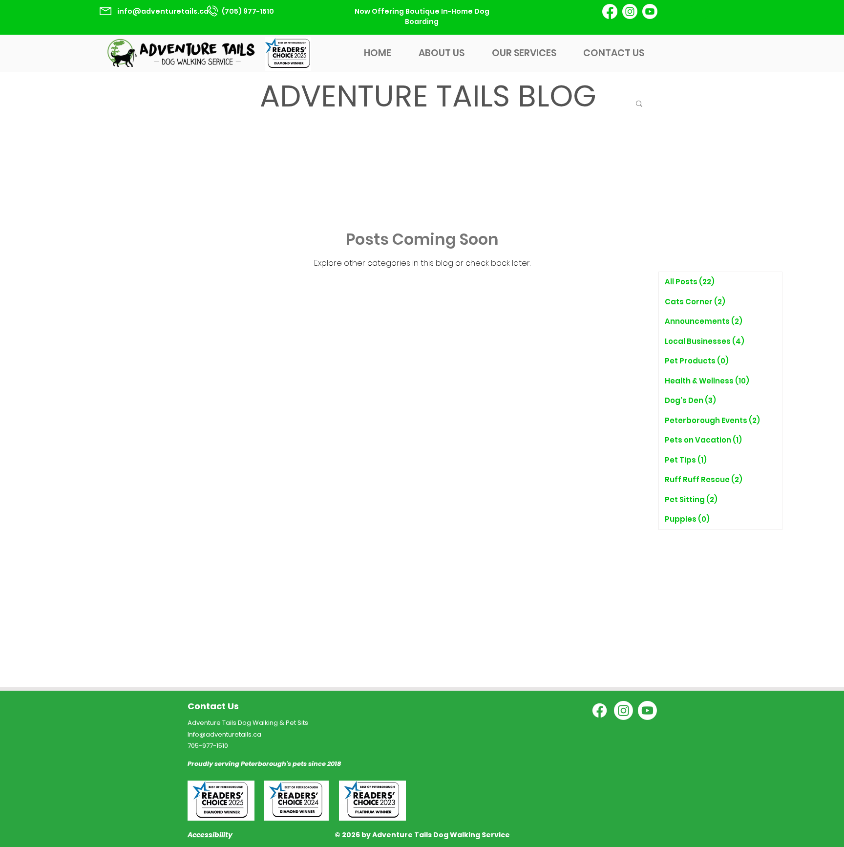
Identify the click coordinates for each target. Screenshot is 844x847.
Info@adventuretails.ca (224, 734)
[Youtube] (649, 11)
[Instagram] (629, 11)
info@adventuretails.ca (163, 11)
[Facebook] (609, 11)
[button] (639, 104)
